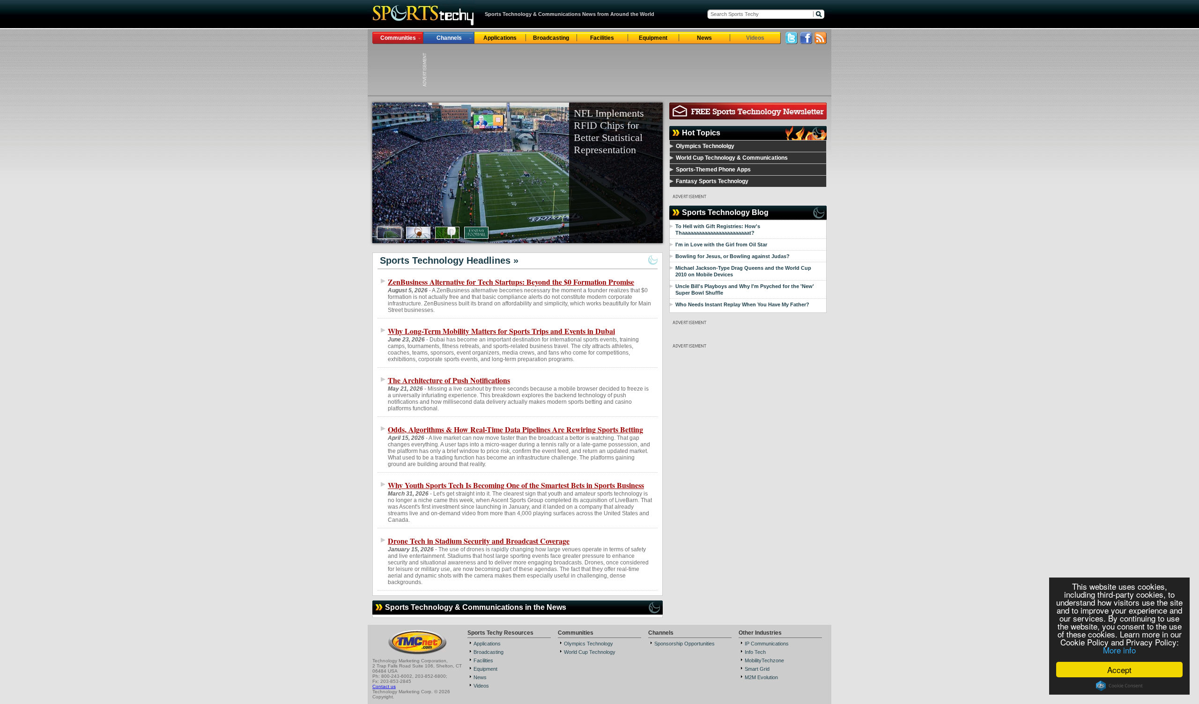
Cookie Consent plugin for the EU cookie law (1119, 686)
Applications (500, 38)
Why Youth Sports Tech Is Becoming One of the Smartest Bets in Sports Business (516, 485)
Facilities (602, 38)
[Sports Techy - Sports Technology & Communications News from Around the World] (423, 26)
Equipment (653, 38)
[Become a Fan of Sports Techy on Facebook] (806, 41)
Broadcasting (551, 38)
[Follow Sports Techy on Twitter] (791, 41)
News (704, 38)
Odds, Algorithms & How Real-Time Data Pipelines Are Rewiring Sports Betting (515, 429)
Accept (1119, 669)
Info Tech (755, 652)
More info (1119, 650)
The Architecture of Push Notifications (449, 380)
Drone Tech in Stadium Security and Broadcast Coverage (479, 540)
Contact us (384, 686)
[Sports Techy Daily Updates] (820, 41)
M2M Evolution (761, 677)
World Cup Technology (589, 652)
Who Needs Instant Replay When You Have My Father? (742, 304)
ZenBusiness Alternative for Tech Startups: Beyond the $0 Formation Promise (511, 281)
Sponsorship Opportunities (684, 643)
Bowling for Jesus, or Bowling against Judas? (732, 256)
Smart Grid (757, 669)
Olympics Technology (588, 643)
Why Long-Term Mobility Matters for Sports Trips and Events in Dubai (501, 331)
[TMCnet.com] (417, 654)
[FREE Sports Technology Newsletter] (748, 117)
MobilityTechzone (764, 660)
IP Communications (767, 643)
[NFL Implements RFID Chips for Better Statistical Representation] (517, 173)
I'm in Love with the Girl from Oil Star (721, 244)
